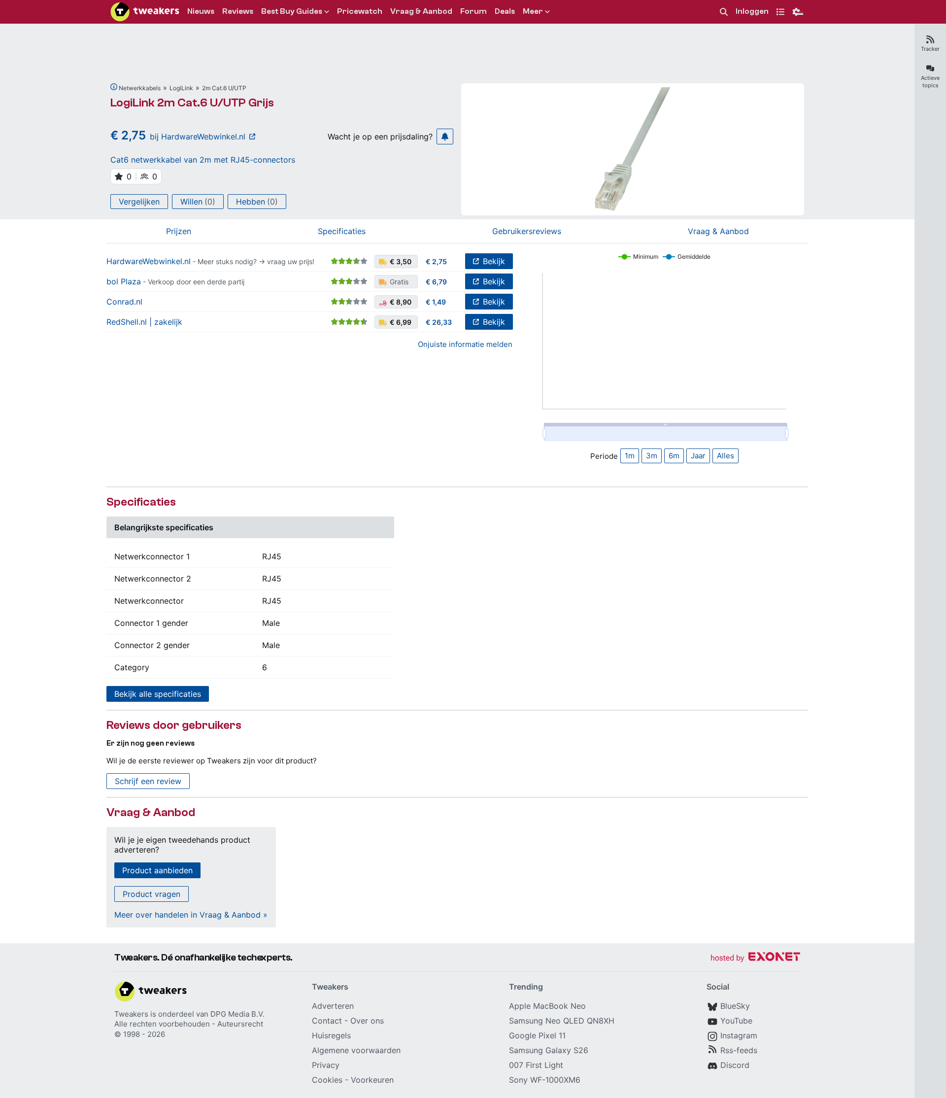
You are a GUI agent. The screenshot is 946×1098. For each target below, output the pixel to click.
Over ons (367, 1021)
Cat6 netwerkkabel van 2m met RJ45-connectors (202, 160)
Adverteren (333, 1006)
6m (674, 455)
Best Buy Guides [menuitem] (291, 11)
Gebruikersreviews (526, 231)
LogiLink (181, 88)
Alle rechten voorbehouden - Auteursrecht (188, 1024)
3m (651, 455)
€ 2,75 (436, 261)
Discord (734, 1065)
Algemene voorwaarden (356, 1050)
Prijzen (178, 231)
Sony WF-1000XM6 (544, 1080)
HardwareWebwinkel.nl (148, 261)
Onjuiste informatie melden (465, 344)
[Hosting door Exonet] (755, 958)
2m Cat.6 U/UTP (224, 88)
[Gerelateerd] (113, 86)
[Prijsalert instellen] (445, 136)
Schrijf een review (148, 781)
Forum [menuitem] (473, 11)
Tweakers (131, 1014)
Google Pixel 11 (537, 1035)
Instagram (738, 1035)
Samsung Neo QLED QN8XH (561, 1021)
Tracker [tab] (930, 48)
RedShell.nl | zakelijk (144, 322)
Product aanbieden (157, 870)
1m (630, 455)
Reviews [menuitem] (237, 11)
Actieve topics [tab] (930, 81)
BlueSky (735, 1006)
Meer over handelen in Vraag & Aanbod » (191, 915)
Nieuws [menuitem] (200, 11)
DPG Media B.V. (237, 1014)
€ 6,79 (436, 281)
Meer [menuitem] (533, 11)
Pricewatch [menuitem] (359, 11)
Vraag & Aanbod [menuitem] (421, 11)
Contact (327, 1021)
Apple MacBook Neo (547, 1006)
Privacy (325, 1065)
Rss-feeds (738, 1050)
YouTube (736, 1021)
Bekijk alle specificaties (157, 694)
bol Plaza (123, 281)
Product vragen (151, 894)
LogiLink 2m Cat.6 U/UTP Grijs (192, 102)
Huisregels (331, 1035)
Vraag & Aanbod (718, 231)
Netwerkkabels (140, 88)
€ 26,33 (439, 322)
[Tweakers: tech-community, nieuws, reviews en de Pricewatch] (144, 12)
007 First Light (536, 1065)
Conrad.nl (124, 302)
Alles (725, 455)
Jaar (698, 455)
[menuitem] (724, 12)
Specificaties (342, 231)
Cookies (327, 1080)
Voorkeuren (372, 1080)
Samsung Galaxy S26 (548, 1050)
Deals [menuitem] (505, 11)
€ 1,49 (436, 302)
